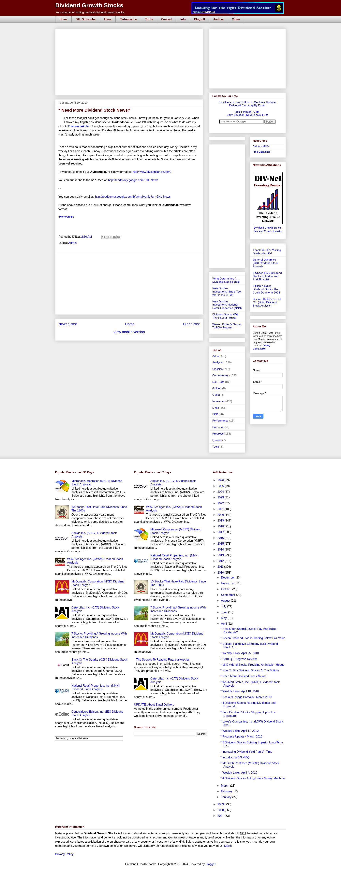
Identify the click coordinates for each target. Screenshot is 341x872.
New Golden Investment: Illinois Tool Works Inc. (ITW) (226, 291)
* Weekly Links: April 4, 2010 (238, 772)
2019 (221, 520)
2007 (221, 815)
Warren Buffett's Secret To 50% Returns (226, 326)
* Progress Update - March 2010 (241, 736)
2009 (221, 804)
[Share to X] (111, 237)
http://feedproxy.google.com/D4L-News (133, 180)
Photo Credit (66, 216)
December (228, 577)
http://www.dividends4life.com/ (151, 171)
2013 (221, 555)
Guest (216, 394)
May (224, 618)
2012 (221, 561)
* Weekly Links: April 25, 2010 (239, 653)
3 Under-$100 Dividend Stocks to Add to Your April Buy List (267, 276)
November (228, 583)
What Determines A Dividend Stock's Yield (226, 280)
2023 (221, 497)
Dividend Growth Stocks (89, 5)
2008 (221, 810)
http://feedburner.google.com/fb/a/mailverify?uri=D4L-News (133, 196)
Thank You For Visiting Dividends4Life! (267, 251)
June (224, 612)
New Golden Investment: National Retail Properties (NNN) (227, 305)
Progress (218, 433)
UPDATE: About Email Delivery (154, 704)
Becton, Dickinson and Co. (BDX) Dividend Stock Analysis (267, 302)
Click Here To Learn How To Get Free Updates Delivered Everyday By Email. (247, 104)
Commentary (220, 375)
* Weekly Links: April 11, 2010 (239, 730)
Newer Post (67, 324)
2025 (221, 486)
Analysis (217, 362)
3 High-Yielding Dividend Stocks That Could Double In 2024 (266, 289)
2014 (221, 549)
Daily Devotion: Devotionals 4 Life (247, 114)
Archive (218, 19)
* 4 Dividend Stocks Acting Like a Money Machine (252, 778)
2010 (221, 572)
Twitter (247, 111)
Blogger (210, 864)
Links (215, 407)
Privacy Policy (64, 854)
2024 (221, 491)
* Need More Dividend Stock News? (243, 676)
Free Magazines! (262, 151)
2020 (221, 514)
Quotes (216, 440)
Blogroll (199, 19)
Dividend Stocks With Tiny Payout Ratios (225, 316)
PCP (215, 414)
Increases (218, 401)
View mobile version (129, 332)
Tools (149, 19)
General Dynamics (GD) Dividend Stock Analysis (265, 263)
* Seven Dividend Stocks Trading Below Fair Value (252, 638)
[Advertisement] (130, 33)
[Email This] (103, 237)
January (226, 797)
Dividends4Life (261, 146)
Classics (217, 368)
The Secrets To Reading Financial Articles (163, 659)
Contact (166, 19)
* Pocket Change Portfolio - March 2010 (246, 697)
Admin (72, 242)
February (227, 791)
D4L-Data (218, 381)
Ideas (107, 19)
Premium (218, 427)
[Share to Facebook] (115, 237)
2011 (220, 566)
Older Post (191, 324)
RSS (237, 111)
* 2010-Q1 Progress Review (238, 659)
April (224, 623)
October (226, 589)
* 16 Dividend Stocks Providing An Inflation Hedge (252, 664)
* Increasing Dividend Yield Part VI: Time (246, 751)
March (225, 785)
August (226, 600)
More (227, 845)
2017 (221, 532)
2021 (221, 509)
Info (183, 19)
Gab (256, 111)
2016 (221, 537)
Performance (128, 19)
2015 (221, 543)
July (224, 606)
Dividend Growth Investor (267, 231)
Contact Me (259, 348)
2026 (221, 480)
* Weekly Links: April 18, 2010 (239, 691)
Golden (216, 388)
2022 (221, 503)
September (228, 594)
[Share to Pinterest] (118, 237)
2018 (221, 526)
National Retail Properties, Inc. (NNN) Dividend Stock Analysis (95, 687)
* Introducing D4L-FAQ (235, 757)
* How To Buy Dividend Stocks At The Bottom (249, 670)
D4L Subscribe (86, 19)
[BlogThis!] (107, 237)
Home (63, 19)
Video (236, 19)
